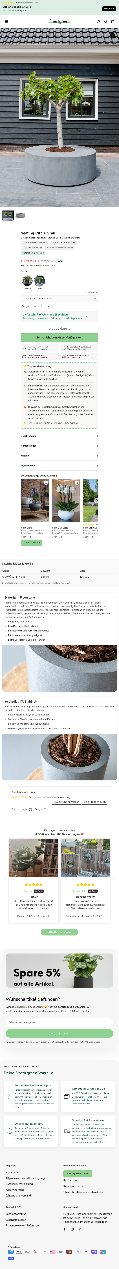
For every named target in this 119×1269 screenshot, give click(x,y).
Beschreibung (28, 436)
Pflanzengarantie (73, 1186)
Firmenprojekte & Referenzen (22, 1225)
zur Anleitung (71, 422)
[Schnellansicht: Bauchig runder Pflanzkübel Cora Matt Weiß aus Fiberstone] (77, 483)
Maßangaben (93, 292)
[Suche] (106, 21)
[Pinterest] (80, 1229)
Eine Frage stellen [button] (95, 802)
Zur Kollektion (31, 542)
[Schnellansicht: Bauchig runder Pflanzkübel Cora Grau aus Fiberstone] (46, 483)
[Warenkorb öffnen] (112, 21)
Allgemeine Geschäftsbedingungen (26, 1178)
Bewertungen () (22, 809)
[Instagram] (72, 1229)
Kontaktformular (15, 1214)
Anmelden (59, 1033)
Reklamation (70, 1180)
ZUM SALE (109, 8)
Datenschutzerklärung (19, 1184)
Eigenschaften (28, 465)
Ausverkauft (59, 328)
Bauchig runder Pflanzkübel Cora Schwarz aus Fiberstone (95, 531)
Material (25, 455)
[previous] (21, 500)
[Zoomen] (112, 35)
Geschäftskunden (15, 1220)
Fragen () (41, 809)
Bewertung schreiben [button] (66, 802)
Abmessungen (28, 445)
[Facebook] (64, 1229)
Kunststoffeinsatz (71, 393)
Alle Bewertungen (59, 932)
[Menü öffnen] (6, 21)
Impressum (12, 1172)
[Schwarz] (27, 280)
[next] (96, 500)
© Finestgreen (14, 1247)
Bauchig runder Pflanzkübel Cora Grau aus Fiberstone (32, 531)
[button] (8, 215)
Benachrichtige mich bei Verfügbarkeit (59, 337)
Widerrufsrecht (14, 1190)
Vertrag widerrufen (77, 1173)
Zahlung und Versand (18, 1195)
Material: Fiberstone (32, 253)
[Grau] (39, 280)
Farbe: (24, 271)
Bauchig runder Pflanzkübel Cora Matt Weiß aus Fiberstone (65, 531)
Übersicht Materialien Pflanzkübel (83, 1192)
